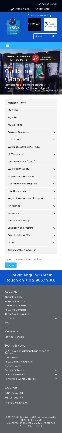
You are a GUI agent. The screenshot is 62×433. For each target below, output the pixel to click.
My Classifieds (16, 124)
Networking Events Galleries (20, 378)
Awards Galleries (14, 370)
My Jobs (12, 117)
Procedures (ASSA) (15, 88)
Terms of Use (26, 426)
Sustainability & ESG (19, 235)
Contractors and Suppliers (22, 183)
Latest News (11, 357)
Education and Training (21, 227)
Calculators (14, 139)
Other (11, 242)
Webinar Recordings (19, 220)
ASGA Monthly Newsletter (22, 250)
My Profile (13, 110)
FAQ (7, 322)
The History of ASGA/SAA (18, 305)
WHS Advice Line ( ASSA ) (21, 161)
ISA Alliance (14, 205)
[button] (54, 132)
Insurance (13, 213)
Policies (40, 426)
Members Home (17, 102)
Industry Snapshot (15, 301)
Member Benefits (14, 336)
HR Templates (15, 154)
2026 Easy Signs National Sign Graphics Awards (27, 352)
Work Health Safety (18, 169)
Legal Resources (17, 191)
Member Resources (34, 84)
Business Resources (18, 132)
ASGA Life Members (15, 309)
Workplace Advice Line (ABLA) (24, 147)
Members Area (13, 84)
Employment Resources (21, 176)
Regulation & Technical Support (25, 198)
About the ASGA (14, 297)
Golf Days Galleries (15, 374)
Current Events (13, 366)
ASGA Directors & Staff (17, 314)
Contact (9, 318)
